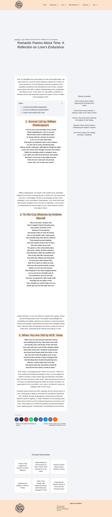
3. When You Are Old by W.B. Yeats (34, 112)
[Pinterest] (26, 419)
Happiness (53, 5)
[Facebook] (17, 419)
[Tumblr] (36, 419)
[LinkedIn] (41, 419)
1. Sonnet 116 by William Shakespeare (35, 107)
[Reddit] (55, 419)
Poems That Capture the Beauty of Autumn (26, 424)
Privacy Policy (60, 506)
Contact (59, 510)
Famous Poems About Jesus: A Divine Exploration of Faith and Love (55, 424)
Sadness (85, 5)
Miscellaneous (73, 5)
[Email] (50, 419)
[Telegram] (45, 419)
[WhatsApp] (31, 419)
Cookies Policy (61, 507)
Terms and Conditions (63, 509)
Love (62, 5)
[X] (21, 419)
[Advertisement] (56, 25)
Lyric (94, 5)
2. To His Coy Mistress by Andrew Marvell (35, 109)
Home (45, 5)
